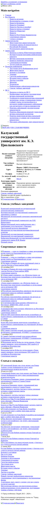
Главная (8, 15)
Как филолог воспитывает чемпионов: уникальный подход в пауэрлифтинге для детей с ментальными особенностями (20, 429)
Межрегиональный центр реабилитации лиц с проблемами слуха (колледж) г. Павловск (18, 225)
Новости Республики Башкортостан (23, 35)
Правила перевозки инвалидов (21, 60)
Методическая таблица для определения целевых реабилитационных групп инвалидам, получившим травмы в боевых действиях (20, 488)
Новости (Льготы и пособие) (20, 27)
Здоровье (13, 74)
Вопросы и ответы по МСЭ (20, 92)
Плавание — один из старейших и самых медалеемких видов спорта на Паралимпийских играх (21, 258)
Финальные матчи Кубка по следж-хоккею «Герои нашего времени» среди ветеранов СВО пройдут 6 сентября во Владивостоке (20, 352)
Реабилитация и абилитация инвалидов (24, 86)
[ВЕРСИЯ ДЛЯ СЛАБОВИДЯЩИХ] (15, 127)
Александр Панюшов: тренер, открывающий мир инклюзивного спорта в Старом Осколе (19, 386)
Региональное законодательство (21, 49)
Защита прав (10, 51)
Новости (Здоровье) (17, 25)
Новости (13, 33)
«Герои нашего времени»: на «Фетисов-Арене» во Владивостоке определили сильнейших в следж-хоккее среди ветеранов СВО (21, 285)
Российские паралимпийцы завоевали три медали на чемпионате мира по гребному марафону (20, 298)
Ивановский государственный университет (17, 236)
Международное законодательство (22, 43)
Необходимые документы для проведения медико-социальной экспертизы (25, 95)
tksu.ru (19, 179)
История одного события (19, 78)
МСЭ (7, 90)
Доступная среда (7, 464)
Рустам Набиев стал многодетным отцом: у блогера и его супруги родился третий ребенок (22, 449)
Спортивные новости (18, 37)
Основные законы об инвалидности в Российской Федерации (24, 46)
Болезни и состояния (17, 72)
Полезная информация (13, 66)
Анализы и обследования (10, 458)
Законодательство (11, 41)
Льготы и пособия (16, 80)
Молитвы (13, 82)
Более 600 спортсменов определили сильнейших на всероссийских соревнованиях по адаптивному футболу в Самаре (22, 324)
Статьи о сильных (16, 39)
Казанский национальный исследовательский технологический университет (18, 209)
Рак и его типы (6, 454)
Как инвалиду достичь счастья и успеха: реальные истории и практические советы (19, 396)
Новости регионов (16, 19)
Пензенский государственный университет (17, 234)
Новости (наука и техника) (20, 29)
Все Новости (10, 17)
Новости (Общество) (17, 31)
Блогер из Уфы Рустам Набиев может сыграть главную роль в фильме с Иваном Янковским (21, 406)
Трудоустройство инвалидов (20, 64)
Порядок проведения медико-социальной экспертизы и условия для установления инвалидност (25, 118)
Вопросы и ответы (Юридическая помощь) (26, 53)
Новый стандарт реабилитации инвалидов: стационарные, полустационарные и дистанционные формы (21, 478)
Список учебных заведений (20, 88)
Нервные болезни (7, 456)
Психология (14, 84)
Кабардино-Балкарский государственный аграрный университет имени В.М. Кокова (20, 239)
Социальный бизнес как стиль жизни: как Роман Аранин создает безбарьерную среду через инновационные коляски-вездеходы (22, 375)
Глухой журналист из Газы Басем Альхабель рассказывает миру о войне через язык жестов (22, 416)
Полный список (7, 242)
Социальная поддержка (18, 62)
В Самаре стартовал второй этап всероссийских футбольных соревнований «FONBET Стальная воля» (21, 337)
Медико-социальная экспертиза (21, 59)
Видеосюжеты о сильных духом (21, 21)
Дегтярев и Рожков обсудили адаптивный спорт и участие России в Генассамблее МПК (19, 270)
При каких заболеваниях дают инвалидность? (27, 122)
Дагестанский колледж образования (14, 228)
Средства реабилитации (19, 76)
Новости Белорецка (17, 23)
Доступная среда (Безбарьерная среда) (24, 68)
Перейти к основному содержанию (14, 2)
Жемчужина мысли (17, 70)
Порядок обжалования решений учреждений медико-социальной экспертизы (26, 113)
